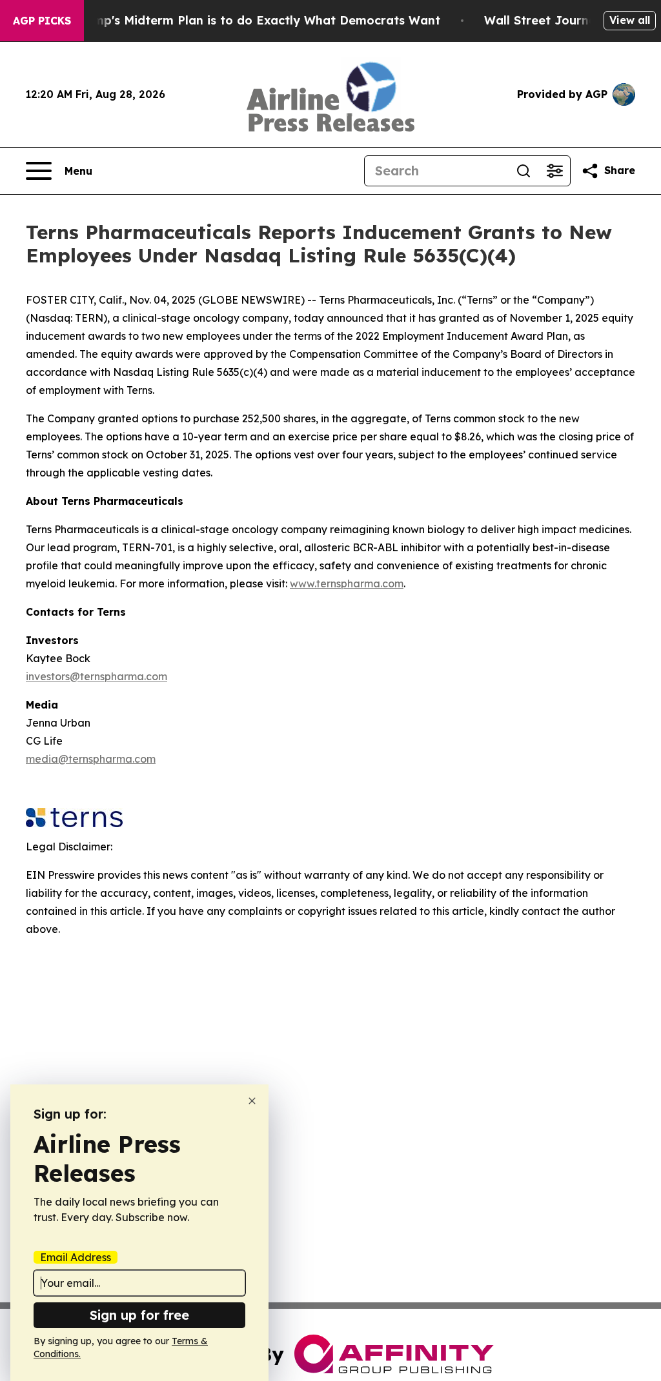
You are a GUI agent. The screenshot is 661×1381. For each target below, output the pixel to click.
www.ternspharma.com (346, 583)
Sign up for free (139, 1315)
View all (629, 20)
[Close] (252, 1101)
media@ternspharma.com (91, 758)
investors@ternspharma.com (96, 676)
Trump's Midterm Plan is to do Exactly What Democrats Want (257, 20)
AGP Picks (42, 20)
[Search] (523, 171)
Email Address (75, 1257)
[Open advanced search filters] (554, 171)
